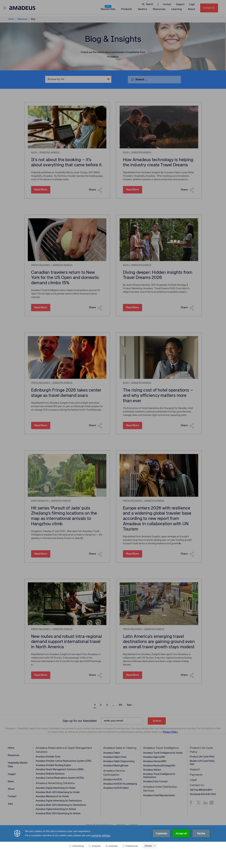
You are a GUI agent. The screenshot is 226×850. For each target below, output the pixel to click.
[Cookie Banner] (113, 837)
